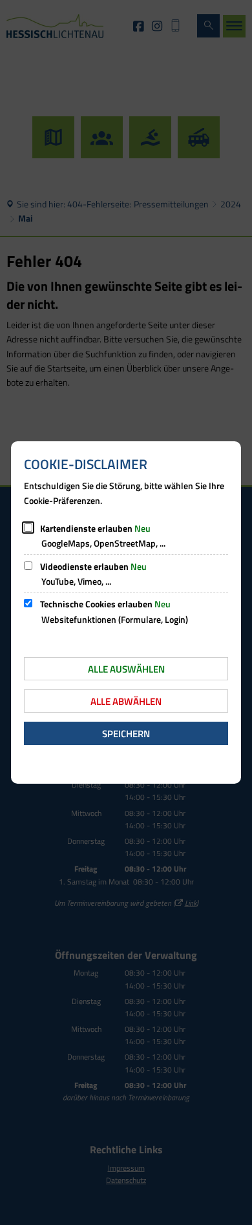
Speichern (126, 733)
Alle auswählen (126, 669)
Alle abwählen (126, 701)
